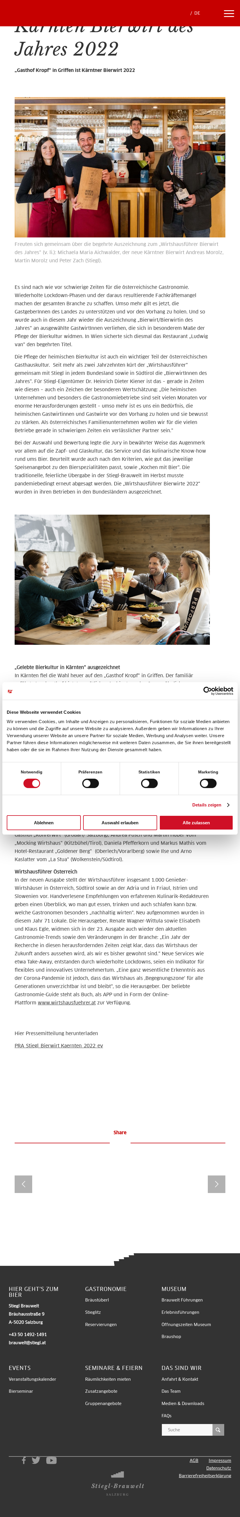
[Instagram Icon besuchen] (12, 1460)
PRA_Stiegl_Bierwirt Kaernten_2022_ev (59, 1046)
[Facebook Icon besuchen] (24, 1460)
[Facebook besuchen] (127, 1144)
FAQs (167, 1415)
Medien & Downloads (183, 1403)
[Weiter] (216, 1184)
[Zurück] (23, 1184)
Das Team (171, 1391)
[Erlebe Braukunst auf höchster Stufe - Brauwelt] (36, 21)
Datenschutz (218, 1468)
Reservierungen (101, 1324)
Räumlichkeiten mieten (108, 1379)
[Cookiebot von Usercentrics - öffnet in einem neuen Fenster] (207, 691)
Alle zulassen (196, 822)
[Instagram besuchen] (116, 1144)
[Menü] (229, 13)
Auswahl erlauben (120, 822)
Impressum (220, 1460)
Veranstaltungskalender (32, 1379)
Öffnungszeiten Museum (186, 1324)
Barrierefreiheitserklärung (205, 1475)
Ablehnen (44, 822)
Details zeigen (206, 804)
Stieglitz (93, 1312)
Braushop (171, 1336)
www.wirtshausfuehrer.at (67, 1003)
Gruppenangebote (103, 1403)
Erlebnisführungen (180, 1312)
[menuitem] (212, 13)
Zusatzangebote (101, 1391)
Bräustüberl (97, 1300)
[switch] (90, 783)
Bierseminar (21, 1391)
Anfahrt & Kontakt (180, 1379)
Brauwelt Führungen (182, 1300)
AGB (194, 1460)
